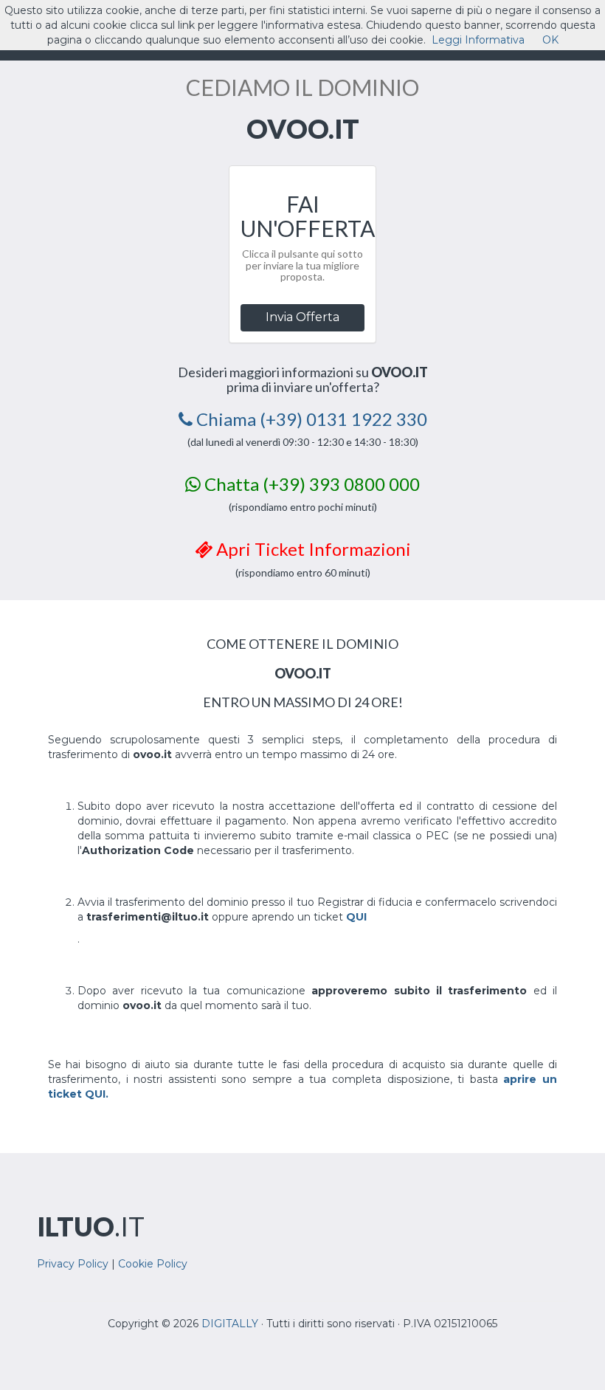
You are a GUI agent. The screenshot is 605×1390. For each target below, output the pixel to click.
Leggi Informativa (478, 40)
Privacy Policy (72, 1263)
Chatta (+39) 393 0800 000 (310, 484)
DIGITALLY (229, 1323)
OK (550, 40)
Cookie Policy (152, 1263)
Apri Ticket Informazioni (311, 549)
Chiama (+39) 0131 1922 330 (310, 419)
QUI (356, 916)
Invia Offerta (302, 317)
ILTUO (91, 1226)
